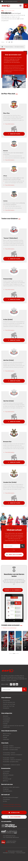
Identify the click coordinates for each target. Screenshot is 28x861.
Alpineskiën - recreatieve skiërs (10, 749)
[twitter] (9, 42)
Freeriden (5, 723)
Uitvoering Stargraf (20, 852)
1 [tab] (10, 653)
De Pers (5, 801)
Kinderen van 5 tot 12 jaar (9, 704)
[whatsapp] (11, 42)
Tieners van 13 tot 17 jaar (8, 706)
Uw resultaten (6, 771)
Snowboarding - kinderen (9, 752)
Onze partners (6, 799)
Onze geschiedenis (7, 791)
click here (19, 1)
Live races (5, 777)
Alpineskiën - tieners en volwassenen (12, 747)
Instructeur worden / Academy (11, 787)
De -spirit (6, 789)
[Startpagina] (6, 5)
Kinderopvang (6, 700)
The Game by (7, 778)
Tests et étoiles (9, 46)
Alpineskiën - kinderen (8, 745)
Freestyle (6, 735)
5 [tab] (18, 653)
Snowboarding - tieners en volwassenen (12, 754)
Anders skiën (6, 739)
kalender (6, 773)
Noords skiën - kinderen (8, 757)
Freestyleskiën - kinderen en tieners (11, 764)
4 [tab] (16, 653)
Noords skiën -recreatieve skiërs (10, 761)
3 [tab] (14, 653)
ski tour (5, 780)
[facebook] (7, 42)
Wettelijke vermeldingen (9, 852)
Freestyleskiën (6, 720)
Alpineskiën (5, 716)
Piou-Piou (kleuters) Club (9, 702)
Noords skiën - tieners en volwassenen (12, 759)
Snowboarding (6, 718)
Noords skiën (6, 721)
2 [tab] (12, 653)
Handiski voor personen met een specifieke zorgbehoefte (13, 726)
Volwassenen (6, 708)
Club (5, 737)
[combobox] (11, 546)
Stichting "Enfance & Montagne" (10, 797)
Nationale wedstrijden (8, 775)
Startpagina (2, 46)
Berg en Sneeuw (7, 733)
